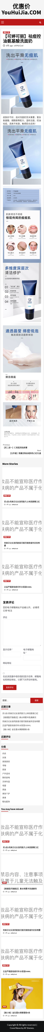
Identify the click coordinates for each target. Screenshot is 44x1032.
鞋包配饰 (6, 801)
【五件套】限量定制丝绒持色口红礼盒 (25, 451)
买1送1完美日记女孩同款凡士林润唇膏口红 (22, 501)
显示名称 (8, 649)
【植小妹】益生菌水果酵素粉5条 (16, 729)
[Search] (40, 22)
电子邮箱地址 (28, 651)
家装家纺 (6, 761)
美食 (4, 797)
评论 (5, 617)
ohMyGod (18, 45)
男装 (4, 789)
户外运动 (6, 773)
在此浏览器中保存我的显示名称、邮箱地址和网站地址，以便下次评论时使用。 (22, 678)
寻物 (4, 765)
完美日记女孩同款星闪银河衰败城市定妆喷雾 (21, 721)
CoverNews (15, 1028)
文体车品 (6, 781)
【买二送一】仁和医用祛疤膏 (15, 446)
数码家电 (6, 777)
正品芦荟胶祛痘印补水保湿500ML (18, 587)
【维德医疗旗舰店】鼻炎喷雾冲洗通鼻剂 (19, 717)
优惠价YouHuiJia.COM (21, 9)
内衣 (4, 753)
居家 (4, 769)
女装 (4, 757)
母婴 (4, 785)
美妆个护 (6, 32)
